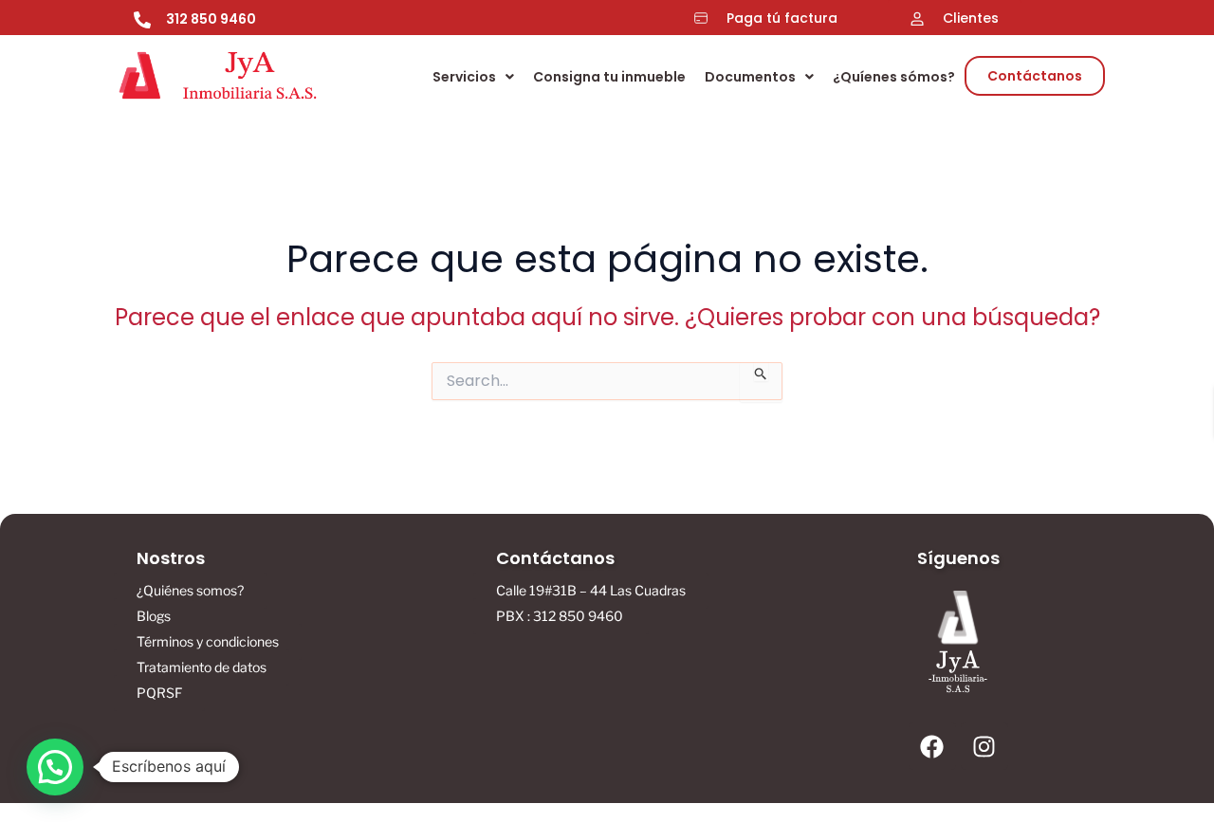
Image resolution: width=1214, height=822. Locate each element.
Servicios (464, 76)
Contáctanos (1034, 75)
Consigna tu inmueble (609, 76)
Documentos (750, 76)
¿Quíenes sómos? (894, 76)
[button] (473, 77)
